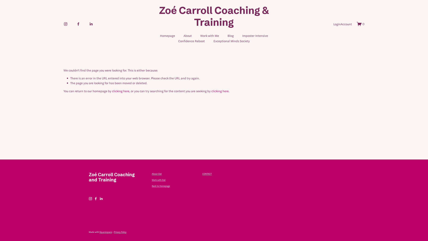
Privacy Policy (120, 231)
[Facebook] (78, 24)
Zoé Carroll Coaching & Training (214, 16)
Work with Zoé (159, 179)
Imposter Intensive (255, 35)
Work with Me (209, 35)
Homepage (167, 35)
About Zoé (157, 173)
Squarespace (105, 231)
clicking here (120, 91)
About (188, 35)
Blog (231, 35)
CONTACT (207, 173)
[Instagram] (66, 24)
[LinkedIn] (91, 24)
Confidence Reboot (191, 41)
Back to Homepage (161, 185)
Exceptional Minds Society (231, 41)
